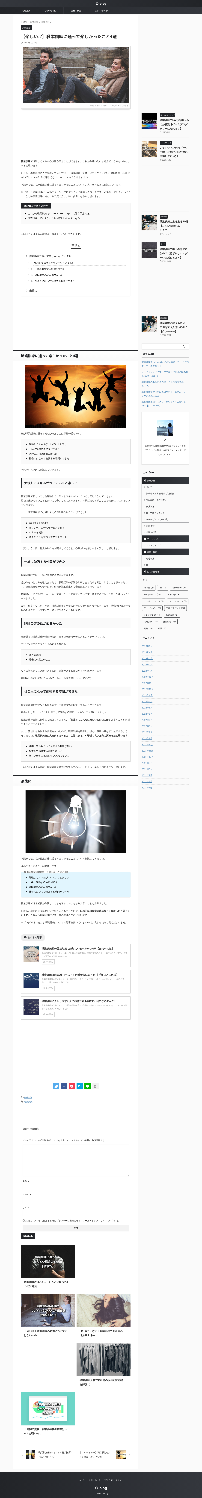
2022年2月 (147, 732)
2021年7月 (147, 775)
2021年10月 (148, 756)
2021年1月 (147, 787)
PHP (162, 587)
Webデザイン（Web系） (157, 519)
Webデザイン (152, 594)
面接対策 (150, 506)
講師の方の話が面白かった (49, 274)
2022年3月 (147, 726)
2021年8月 (147, 769)
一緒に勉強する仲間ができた (50, 268)
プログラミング (175, 608)
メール (27, 1194)
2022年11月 (147, 683)
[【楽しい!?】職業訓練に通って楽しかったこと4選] (80, 1086)
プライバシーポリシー (113, 1480)
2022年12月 (148, 677)
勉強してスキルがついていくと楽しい (54, 262)
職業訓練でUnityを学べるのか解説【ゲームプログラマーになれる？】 (174, 124)
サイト (26, 1207)
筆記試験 (172, 615)
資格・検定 (76, 10)
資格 (148, 628)
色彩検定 (150, 558)
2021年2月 (147, 781)
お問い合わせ (101, 10)
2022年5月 (147, 713)
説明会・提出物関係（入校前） (160, 493)
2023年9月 (147, 646)
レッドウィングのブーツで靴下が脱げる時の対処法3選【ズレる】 (173, 152)
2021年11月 (147, 750)
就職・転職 (151, 532)
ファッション (51, 10)
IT (147, 565)
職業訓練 (26, 10)
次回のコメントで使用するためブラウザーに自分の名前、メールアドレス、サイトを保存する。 (72, 1220)
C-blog (101, 4)
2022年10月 (148, 689)
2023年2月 (147, 664)
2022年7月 (147, 701)
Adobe (149, 587)
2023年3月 (147, 658)
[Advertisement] (76, 134)
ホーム (82, 1480)
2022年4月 (147, 720)
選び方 (149, 487)
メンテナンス (152, 615)
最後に (33, 290)
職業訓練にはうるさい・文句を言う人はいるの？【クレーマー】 (173, 327)
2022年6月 (147, 707)
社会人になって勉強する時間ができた (55, 280)
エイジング (173, 594)
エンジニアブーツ (154, 601)
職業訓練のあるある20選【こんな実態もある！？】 (174, 226)
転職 (162, 628)
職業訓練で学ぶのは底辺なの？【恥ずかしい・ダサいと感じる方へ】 (173, 253)
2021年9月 (147, 763)
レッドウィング (153, 545)
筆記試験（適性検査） (156, 500)
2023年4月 (147, 652)
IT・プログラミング (155, 513)
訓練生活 (28, 1097)
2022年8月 (147, 695)
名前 (26, 1181)
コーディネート (178, 601)
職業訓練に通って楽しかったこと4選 (50, 256)
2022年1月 (147, 738)
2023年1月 (147, 670)
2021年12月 (147, 744)
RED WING (179, 587)
